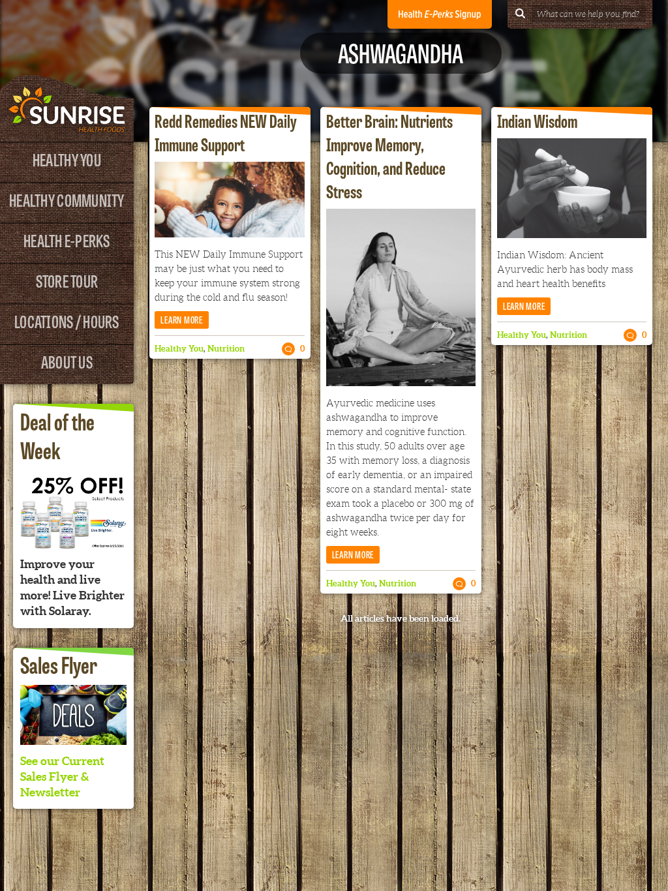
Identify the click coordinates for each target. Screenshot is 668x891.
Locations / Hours (66, 320)
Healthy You (67, 159)
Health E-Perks (66, 239)
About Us (67, 361)
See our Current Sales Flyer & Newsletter (62, 776)
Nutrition (226, 349)
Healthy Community (66, 199)
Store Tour (67, 280)
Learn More (181, 319)
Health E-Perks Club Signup (439, 14)
